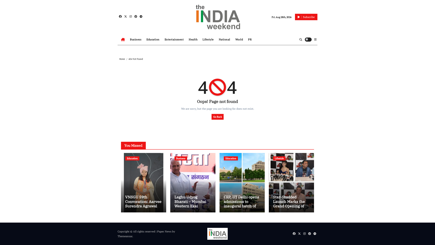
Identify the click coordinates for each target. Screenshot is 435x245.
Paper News (164, 231)
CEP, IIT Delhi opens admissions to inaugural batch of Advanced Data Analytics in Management (241, 208)
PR (250, 39)
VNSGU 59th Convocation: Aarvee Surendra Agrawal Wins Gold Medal (143, 203)
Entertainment (174, 39)
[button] (315, 39)
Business (135, 39)
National (224, 39)
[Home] (122, 39)
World (239, 39)
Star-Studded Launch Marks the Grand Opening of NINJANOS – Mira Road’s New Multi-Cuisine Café (289, 208)
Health (193, 39)
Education (153, 39)
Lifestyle (208, 39)
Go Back (217, 116)
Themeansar (125, 236)
